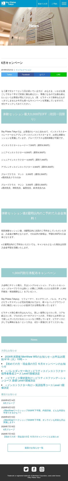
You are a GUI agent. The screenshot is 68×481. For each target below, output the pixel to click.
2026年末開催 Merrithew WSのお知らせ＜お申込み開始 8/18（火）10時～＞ (33, 358)
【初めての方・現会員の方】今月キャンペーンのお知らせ (33, 365)
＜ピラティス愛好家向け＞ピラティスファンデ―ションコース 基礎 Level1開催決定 (33, 379)
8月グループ (9, 429)
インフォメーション (23, 69)
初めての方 (42, 3)
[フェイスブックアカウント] (34, 469)
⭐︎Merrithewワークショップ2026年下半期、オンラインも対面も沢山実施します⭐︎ (34, 421)
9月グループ (9, 402)
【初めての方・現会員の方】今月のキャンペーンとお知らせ (31, 436)
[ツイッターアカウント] (26, 469)
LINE (58, 74)
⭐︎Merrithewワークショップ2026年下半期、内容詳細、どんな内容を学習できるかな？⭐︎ (34, 411)
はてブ (42, 74)
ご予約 (54, 3)
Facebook (26, 74)
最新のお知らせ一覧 (34, 447)
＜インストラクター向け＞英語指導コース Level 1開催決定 (32, 386)
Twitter (9, 74)
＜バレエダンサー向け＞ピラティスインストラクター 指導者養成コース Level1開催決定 (33, 372)
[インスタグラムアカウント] (42, 469)
